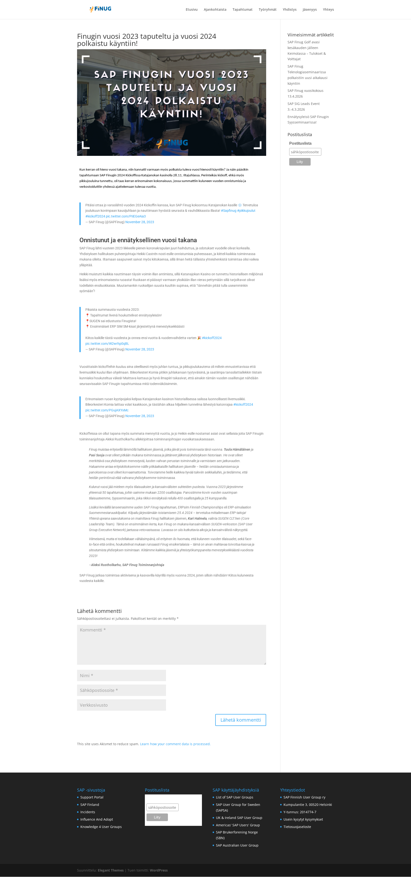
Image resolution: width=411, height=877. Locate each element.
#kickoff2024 (95, 216)
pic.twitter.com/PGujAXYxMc (106, 410)
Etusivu (192, 10)
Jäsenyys (310, 10)
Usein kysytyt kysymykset (303, 819)
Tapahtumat (243, 10)
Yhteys (328, 10)
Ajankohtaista (215, 10)
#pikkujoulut (246, 210)
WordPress (159, 870)
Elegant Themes (111, 870)
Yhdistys (290, 10)
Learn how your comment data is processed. (175, 744)
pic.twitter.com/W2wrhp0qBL (107, 343)
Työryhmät (268, 10)
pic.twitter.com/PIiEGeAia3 (126, 216)
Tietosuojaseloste (297, 826)
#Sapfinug (228, 210)
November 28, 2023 (139, 222)
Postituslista (300, 143)
